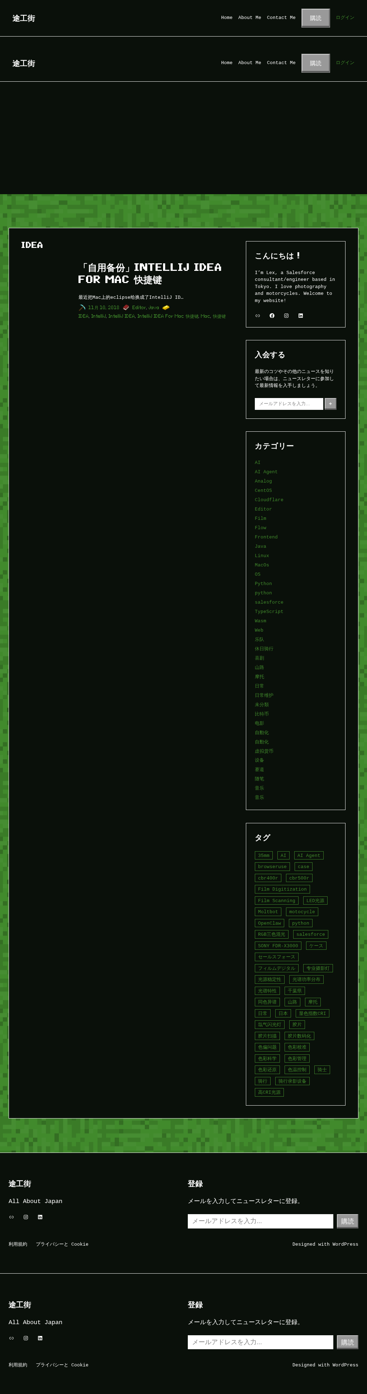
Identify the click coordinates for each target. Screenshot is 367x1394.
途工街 (24, 18)
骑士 (322, 1070)
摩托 (259, 677)
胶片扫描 (267, 1036)
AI (258, 462)
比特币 (262, 714)
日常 (259, 686)
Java (154, 307)
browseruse (272, 867)
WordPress (345, 1244)
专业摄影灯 (318, 968)
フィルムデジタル (276, 968)
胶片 (297, 1024)
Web (259, 630)
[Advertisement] (183, 140)
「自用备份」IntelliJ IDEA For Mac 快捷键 (150, 273)
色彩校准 (297, 1047)
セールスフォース (276, 957)
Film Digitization (282, 889)
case (303, 867)
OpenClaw (269, 923)
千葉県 (295, 991)
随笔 (259, 779)
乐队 (259, 639)
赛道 (259, 769)
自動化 (262, 733)
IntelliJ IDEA (122, 316)
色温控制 (297, 1070)
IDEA (83, 316)
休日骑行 (264, 649)
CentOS (263, 490)
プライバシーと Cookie (62, 1244)
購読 (315, 17)
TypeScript (269, 611)
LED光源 (315, 901)
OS (258, 574)
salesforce (269, 602)
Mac (205, 316)
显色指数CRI (312, 1013)
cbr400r (268, 878)
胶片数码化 (299, 1036)
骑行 (262, 1081)
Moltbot (268, 912)
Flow (260, 528)
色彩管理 (297, 1059)
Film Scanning (276, 901)
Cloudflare (269, 500)
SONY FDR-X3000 (278, 946)
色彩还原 (267, 1070)
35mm (264, 855)
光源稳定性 (269, 979)
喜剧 (259, 658)
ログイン (345, 17)
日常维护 (264, 695)
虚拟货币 (264, 751)
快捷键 (219, 316)
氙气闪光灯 (269, 1024)
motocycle (302, 912)
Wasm (260, 621)
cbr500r (299, 878)
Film (260, 518)
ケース (316, 946)
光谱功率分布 (306, 979)
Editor (139, 307)
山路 (259, 667)
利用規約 (18, 1244)
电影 (259, 723)
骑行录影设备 (292, 1081)
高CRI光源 (269, 1092)
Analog (263, 481)
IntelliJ (98, 316)
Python (263, 583)
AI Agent (266, 472)
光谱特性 (267, 991)
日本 (283, 1013)
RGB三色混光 (271, 934)
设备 (259, 760)
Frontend (266, 537)
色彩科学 (267, 1059)
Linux (262, 556)
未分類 (262, 705)
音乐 (259, 788)
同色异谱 (267, 1002)
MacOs (262, 565)
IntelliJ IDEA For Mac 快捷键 (168, 316)
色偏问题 (267, 1047)
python (263, 593)
